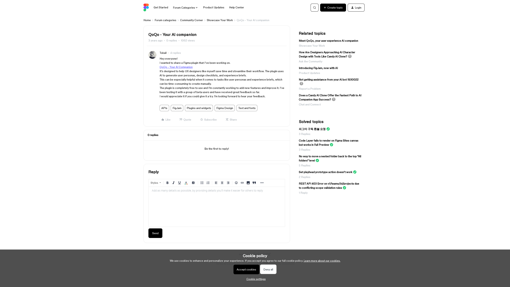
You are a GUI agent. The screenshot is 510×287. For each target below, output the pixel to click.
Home (147, 20)
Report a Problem (310, 88)
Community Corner (191, 20)
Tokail (163, 52)
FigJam (177, 108)
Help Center (236, 7)
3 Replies (304, 134)
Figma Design (224, 108)
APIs (164, 108)
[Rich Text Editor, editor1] (217, 207)
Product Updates (213, 7)
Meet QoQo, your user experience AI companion (328, 40)
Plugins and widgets (199, 108)
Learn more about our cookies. (322, 260)
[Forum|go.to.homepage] (146, 8)
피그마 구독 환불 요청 (312, 129)
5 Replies (304, 165)
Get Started (161, 7)
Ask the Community (310, 61)
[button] (333, 8)
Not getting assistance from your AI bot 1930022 (329, 79)
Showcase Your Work (220, 20)
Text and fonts (247, 108)
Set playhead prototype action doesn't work (325, 172)
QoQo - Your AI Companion (176, 67)
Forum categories (165, 20)
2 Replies (304, 177)
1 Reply (303, 192)
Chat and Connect (310, 104)
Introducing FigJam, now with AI (318, 68)
